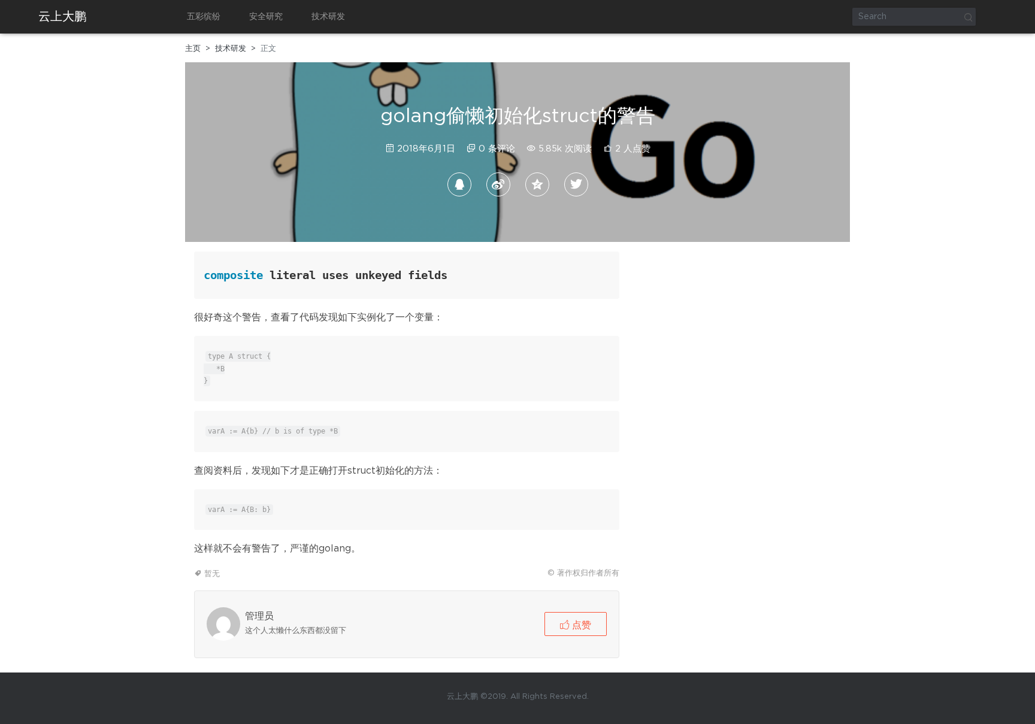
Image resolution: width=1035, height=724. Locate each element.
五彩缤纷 (203, 17)
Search (968, 17)
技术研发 (328, 17)
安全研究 (266, 17)
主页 (193, 49)
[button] (575, 624)
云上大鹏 (62, 17)
